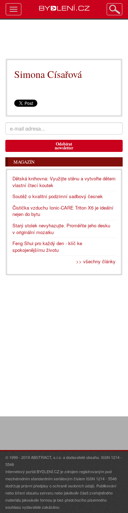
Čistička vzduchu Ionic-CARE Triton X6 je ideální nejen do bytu (62, 211)
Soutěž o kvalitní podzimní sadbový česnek (57, 196)
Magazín (24, 162)
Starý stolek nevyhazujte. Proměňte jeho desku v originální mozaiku (61, 229)
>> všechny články (96, 261)
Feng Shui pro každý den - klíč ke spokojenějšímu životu (47, 246)
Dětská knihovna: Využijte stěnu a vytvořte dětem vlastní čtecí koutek (64, 182)
